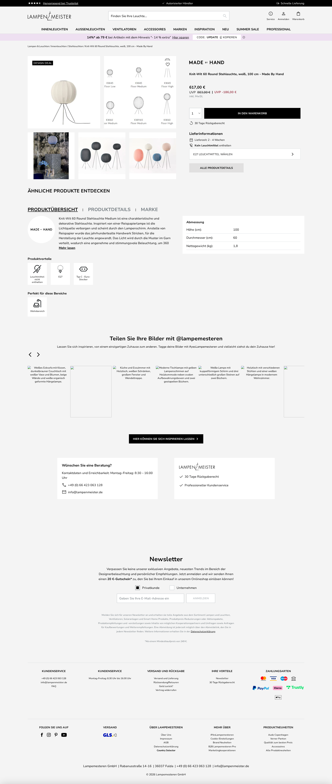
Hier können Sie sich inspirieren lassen (163, 439)
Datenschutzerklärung (203, 631)
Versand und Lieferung (166, 678)
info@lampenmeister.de (85, 492)
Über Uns (166, 734)
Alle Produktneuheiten (278, 750)
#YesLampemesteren (222, 734)
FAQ (53, 686)
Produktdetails (109, 209)
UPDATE (217, 37)
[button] (51, 155)
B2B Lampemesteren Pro (222, 746)
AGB (166, 742)
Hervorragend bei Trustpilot (60, 3)
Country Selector (166, 750)
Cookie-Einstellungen (222, 738)
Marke (149, 209)
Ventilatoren (124, 29)
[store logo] (49, 15)
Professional (279, 29)
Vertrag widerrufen (166, 689)
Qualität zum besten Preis (278, 742)
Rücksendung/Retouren (166, 682)
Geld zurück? (166, 686)
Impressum (166, 738)
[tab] (55, 209)
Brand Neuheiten (222, 742)
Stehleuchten (75, 46)
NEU (225, 29)
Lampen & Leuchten (38, 46)
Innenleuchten (59, 46)
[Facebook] (42, 735)
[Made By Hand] (209, 62)
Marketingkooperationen (222, 750)
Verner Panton (278, 738)
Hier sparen (180, 37)
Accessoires (278, 746)
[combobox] (169, 15)
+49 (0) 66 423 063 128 (85, 485)
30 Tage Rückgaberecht (222, 682)
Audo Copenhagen (278, 734)
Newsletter (222, 678)
